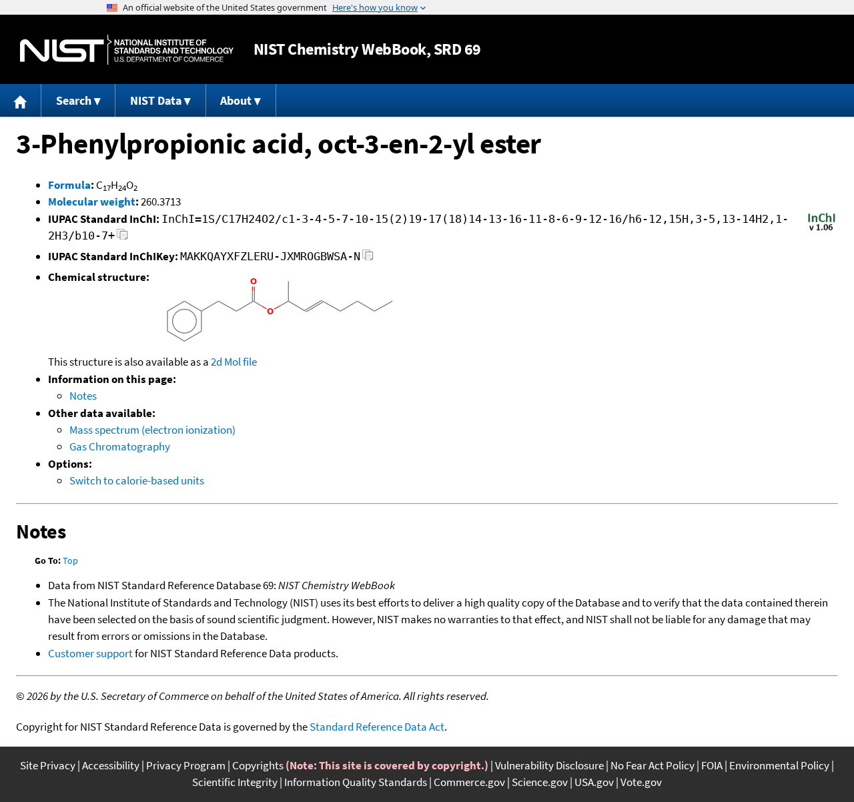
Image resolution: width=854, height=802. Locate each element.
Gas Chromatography (119, 446)
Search (73, 100)
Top (70, 560)
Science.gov (540, 782)
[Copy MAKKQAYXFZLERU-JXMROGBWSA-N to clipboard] (368, 258)
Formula (69, 184)
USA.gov (594, 782)
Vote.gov (641, 782)
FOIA (712, 765)
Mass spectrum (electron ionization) (152, 429)
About (236, 100)
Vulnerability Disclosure (549, 765)
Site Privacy (47, 765)
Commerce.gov (469, 782)
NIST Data (155, 100)
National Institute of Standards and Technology (127, 50)
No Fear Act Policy (652, 765)
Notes (83, 395)
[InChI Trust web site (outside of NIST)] (821, 229)
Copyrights (258, 765)
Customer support (90, 653)
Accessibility (110, 765)
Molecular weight (91, 201)
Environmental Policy (779, 765)
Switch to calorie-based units (136, 480)
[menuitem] (20, 100)
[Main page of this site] (20, 100)
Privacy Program (186, 765)
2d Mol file (234, 361)
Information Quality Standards (355, 782)
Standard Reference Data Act (377, 726)
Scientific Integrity (235, 782)
